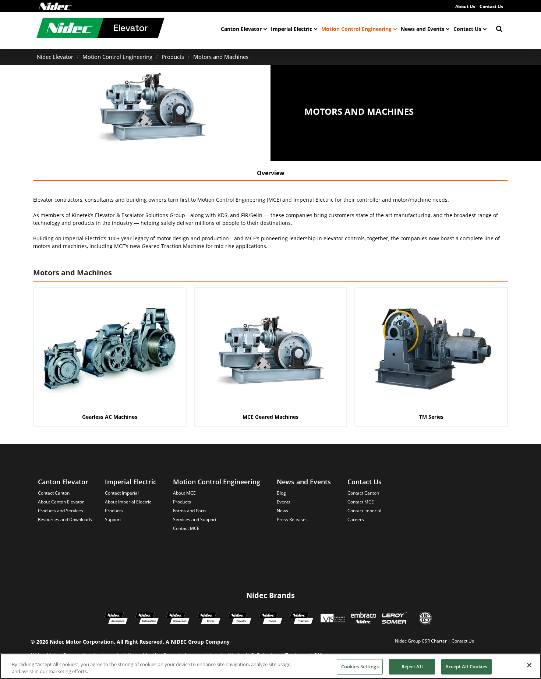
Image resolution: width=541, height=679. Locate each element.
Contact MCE (186, 528)
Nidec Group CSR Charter (421, 641)
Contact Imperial (122, 493)
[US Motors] (425, 619)
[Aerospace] (116, 619)
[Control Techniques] (209, 619)
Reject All (412, 666)
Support (113, 519)
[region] (270, 666)
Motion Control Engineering (356, 28)
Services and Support (194, 519)
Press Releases (292, 519)
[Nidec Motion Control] (147, 619)
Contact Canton (54, 493)
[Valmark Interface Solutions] (332, 619)
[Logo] (55, 6)
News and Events (422, 28)
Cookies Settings (360, 666)
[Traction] (301, 619)
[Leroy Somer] (394, 619)
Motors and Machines (220, 56)
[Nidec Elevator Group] (239, 619)
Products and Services (60, 511)
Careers (355, 519)
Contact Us (491, 6)
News (282, 511)
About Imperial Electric (128, 502)
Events (283, 502)
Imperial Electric (291, 28)
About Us (465, 6)
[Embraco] (363, 619)
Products (173, 56)
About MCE (184, 493)
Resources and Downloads (65, 519)
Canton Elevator (241, 28)
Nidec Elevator (55, 56)
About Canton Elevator (61, 502)
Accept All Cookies (466, 666)
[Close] (529, 665)
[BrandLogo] (100, 28)
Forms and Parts (189, 511)
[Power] (270, 619)
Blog (281, 493)
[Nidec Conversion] (178, 619)
